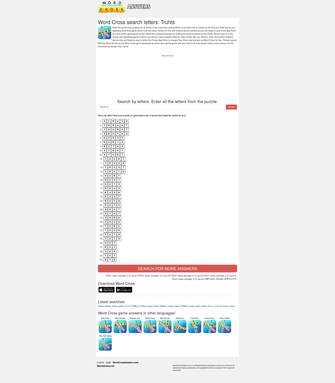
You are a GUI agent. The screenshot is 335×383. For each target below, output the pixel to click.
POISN (184, 306)
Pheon (101, 306)
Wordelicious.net (105, 366)
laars (198, 306)
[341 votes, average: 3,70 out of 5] (122, 275)
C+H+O (218, 306)
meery (177, 306)
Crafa (170, 306)
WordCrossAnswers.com (125, 362)
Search (231, 107)
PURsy (143, 306)
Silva (156, 306)
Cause (191, 306)
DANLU (163, 306)
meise (115, 306)
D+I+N (128, 306)
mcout (225, 306)
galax (121, 306)
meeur (150, 306)
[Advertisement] (167, 76)
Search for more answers (167, 268)
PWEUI (135, 306)
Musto (108, 306)
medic (204, 306)
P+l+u (210, 306)
